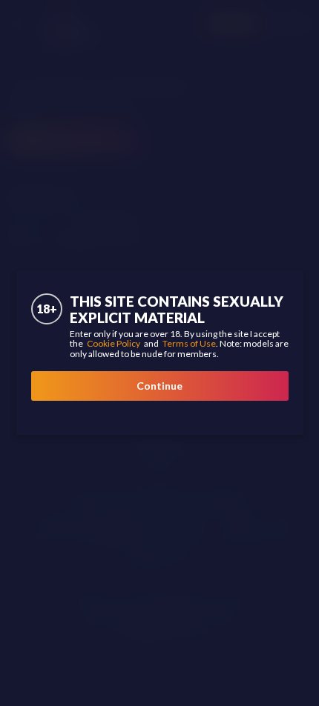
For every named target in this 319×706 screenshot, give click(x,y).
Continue (159, 385)
